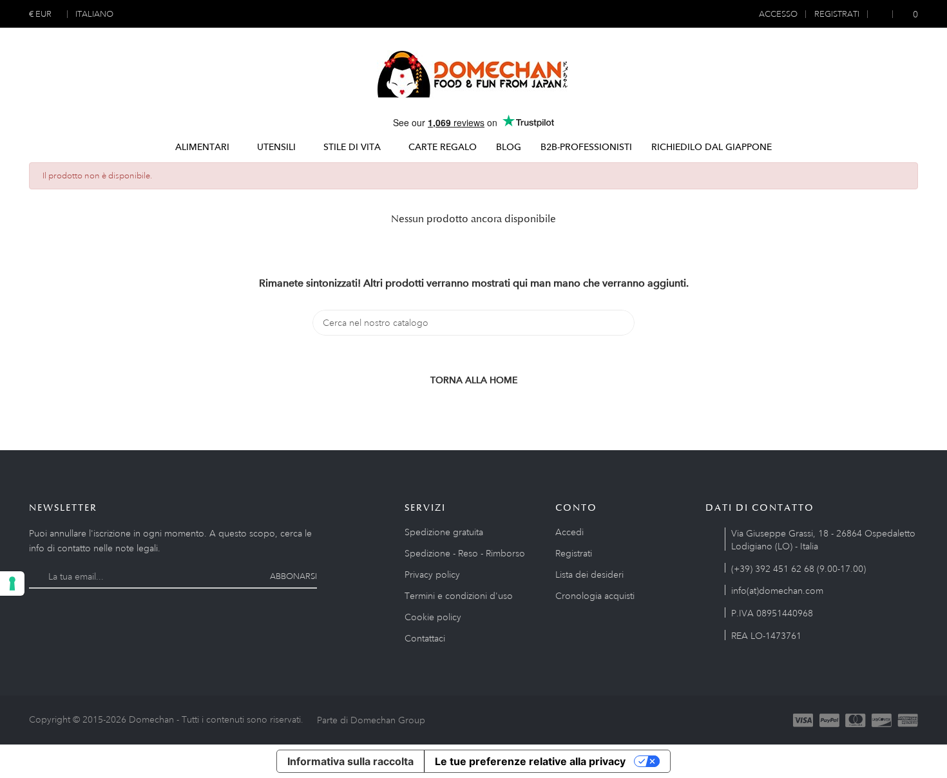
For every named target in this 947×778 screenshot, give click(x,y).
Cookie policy (433, 617)
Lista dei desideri (589, 574)
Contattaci (425, 638)
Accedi (569, 532)
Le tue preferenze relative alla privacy (530, 761)
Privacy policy (432, 574)
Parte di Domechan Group (371, 720)
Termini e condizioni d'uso (459, 596)
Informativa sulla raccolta (350, 761)
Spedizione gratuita (444, 532)
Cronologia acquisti (595, 596)
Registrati (573, 553)
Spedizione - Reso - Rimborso (465, 553)
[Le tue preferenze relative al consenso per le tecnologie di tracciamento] (12, 583)
